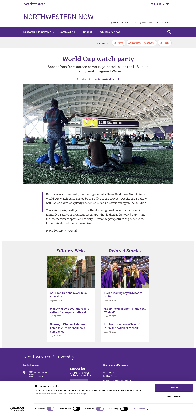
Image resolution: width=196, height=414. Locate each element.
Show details (139, 409)
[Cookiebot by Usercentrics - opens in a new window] (17, 409)
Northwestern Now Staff (108, 79)
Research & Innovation (37, 32)
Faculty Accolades (143, 42)
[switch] (76, 409)
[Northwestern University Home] (34, 3)
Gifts (166, 42)
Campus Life (67, 32)
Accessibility (108, 372)
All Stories (147, 23)
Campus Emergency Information (117, 380)
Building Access (110, 376)
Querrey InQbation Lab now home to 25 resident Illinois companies (67, 328)
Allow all (174, 387)
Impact (88, 32)
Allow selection (174, 396)
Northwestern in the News (125, 23)
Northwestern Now (58, 17)
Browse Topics (163, 23)
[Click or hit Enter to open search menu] (169, 32)
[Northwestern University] (98, 357)
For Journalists (160, 4)
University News (110, 32)
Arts (120, 42)
